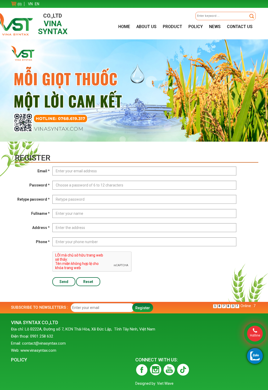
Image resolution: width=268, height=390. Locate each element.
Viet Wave (165, 383)
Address (41, 228)
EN (37, 4)
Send (63, 282)
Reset (88, 282)
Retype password (33, 199)
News (215, 26)
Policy (195, 26)
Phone (43, 242)
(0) (20, 4)
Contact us (240, 26)
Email (43, 171)
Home (124, 26)
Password (39, 185)
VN (30, 4)
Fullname (40, 213)
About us (146, 26)
